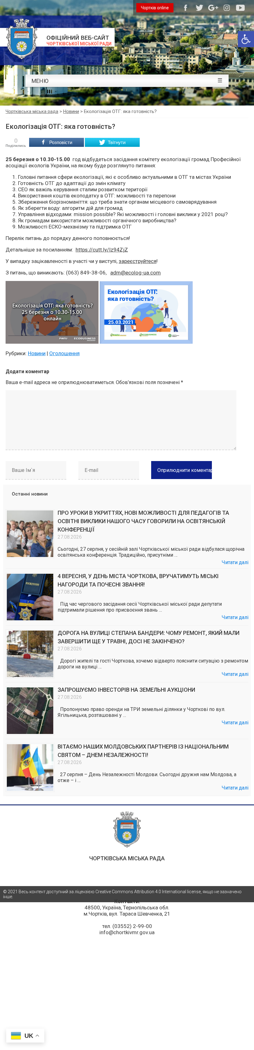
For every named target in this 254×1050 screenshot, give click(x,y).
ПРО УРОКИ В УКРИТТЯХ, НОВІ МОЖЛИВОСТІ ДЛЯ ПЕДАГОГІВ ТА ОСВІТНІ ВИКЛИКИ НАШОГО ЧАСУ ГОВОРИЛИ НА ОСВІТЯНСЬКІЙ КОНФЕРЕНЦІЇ (143, 521)
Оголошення (64, 353)
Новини (37, 353)
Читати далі (235, 562)
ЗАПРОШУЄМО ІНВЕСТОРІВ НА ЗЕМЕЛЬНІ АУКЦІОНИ (126, 689)
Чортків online (155, 7)
